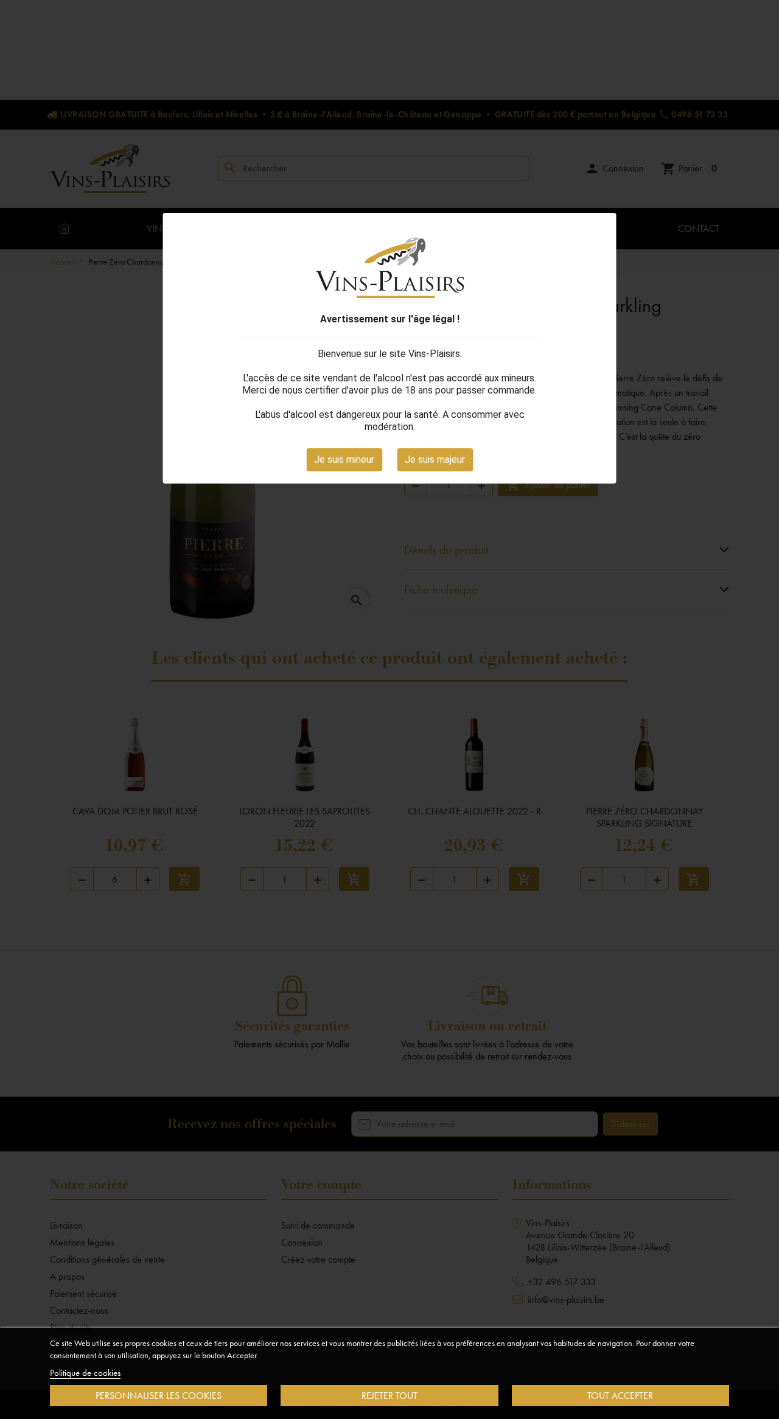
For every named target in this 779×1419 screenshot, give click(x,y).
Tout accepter (620, 1395)
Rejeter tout (389, 1395)
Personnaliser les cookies (159, 1395)
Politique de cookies (85, 1372)
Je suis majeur (435, 459)
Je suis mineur (344, 459)
